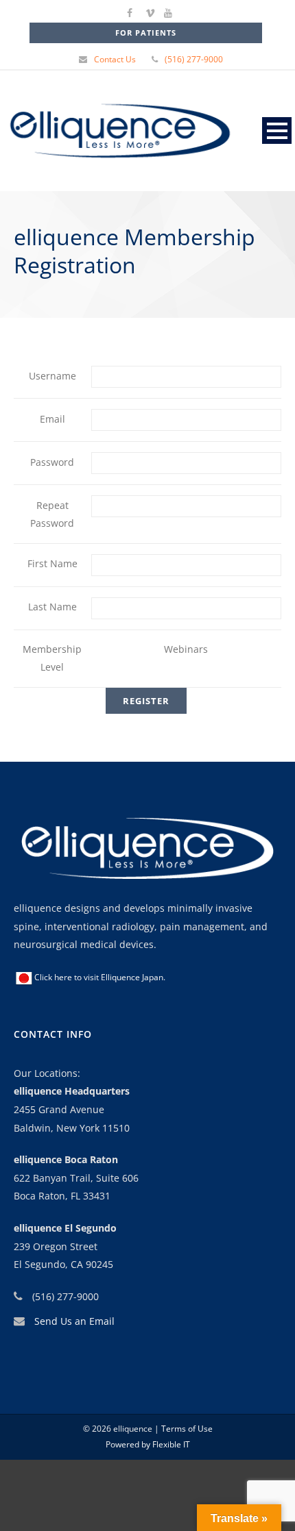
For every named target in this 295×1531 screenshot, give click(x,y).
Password (52, 462)
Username (52, 375)
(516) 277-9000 (194, 59)
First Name (52, 563)
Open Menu (277, 130)
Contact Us (115, 59)
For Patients (145, 32)
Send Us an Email (74, 1321)
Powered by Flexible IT (148, 1444)
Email (52, 418)
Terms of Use (186, 1428)
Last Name (52, 606)
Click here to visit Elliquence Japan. (99, 977)
